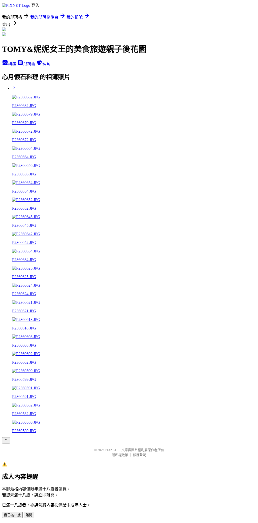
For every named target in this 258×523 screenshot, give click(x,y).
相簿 (12, 64)
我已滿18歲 (12, 515)
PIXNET (111, 450)
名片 (46, 64)
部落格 (29, 64)
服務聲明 (139, 455)
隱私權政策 (120, 455)
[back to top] (6, 440)
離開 (29, 515)
